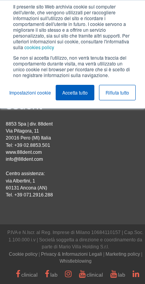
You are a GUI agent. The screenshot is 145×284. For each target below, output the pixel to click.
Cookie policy (23, 254)
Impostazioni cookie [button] (30, 92)
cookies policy (39, 47)
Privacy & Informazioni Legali (71, 254)
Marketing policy (123, 254)
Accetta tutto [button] (75, 92)
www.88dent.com (24, 152)
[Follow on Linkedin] (136, 275)
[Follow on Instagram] (68, 275)
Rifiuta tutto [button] (117, 92)
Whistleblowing (76, 261)
